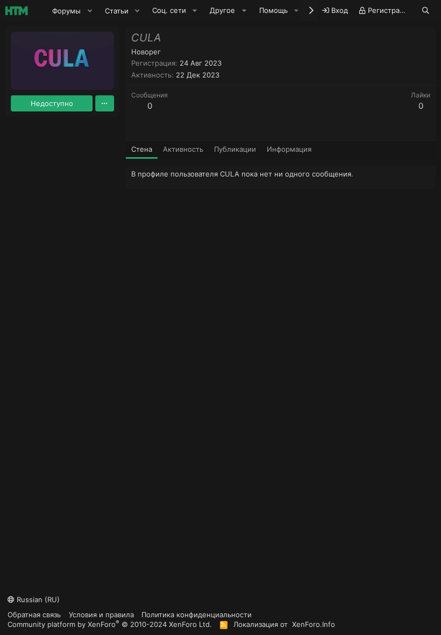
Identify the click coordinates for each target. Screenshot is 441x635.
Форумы (66, 10)
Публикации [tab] (235, 149)
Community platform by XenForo (110, 624)
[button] (90, 11)
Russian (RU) (37, 599)
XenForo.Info (313, 624)
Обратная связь (34, 614)
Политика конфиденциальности (196, 614)
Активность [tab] (183, 149)
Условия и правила (101, 614)
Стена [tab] (141, 149)
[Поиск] (426, 10)
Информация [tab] (289, 149)
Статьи (117, 10)
